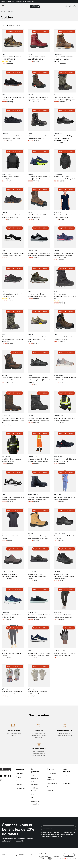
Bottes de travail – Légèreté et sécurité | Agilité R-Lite (38, 58)
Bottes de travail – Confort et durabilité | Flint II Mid (11, 58)
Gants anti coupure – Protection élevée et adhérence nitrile (64, 654)
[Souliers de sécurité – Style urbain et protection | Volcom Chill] (13, 119)
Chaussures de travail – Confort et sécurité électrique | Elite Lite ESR (39, 254)
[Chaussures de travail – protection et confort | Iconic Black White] (13, 237)
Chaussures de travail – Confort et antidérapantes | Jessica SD (39, 616)
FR (66, 6)
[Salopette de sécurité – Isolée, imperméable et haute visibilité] (39, 442)
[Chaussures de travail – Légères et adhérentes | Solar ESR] (65, 442)
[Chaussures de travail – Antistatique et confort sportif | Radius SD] (39, 557)
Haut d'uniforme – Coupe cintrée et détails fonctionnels (64, 216)
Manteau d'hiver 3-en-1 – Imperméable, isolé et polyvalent (64, 178)
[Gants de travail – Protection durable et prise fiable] (39, 675)
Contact (50, 791)
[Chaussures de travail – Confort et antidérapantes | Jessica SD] (39, 598)
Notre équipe (51, 773)
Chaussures (19, 773)
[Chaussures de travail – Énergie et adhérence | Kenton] (13, 81)
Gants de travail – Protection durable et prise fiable (37, 693)
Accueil (3, 11)
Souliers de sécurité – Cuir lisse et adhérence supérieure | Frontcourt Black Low (39, 380)
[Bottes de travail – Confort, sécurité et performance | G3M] (39, 519)
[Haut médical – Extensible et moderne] (13, 519)
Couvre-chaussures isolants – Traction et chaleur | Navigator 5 (64, 99)
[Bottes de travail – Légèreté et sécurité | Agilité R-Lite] (39, 40)
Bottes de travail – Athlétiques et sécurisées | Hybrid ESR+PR (39, 499)
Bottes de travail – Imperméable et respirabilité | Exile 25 (38, 137)
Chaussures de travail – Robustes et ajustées (64, 537)
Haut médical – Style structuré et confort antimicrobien (64, 499)
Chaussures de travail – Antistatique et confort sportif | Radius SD (38, 576)
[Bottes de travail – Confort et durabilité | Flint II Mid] (13, 40)
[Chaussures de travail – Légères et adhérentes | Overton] (13, 481)
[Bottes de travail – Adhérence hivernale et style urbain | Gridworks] (65, 40)
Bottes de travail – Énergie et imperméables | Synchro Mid (37, 295)
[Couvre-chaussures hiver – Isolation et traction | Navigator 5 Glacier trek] (13, 320)
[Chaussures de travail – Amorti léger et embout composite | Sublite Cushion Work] (65, 237)
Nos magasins (52, 783)
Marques (19, 785)
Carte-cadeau (20, 788)
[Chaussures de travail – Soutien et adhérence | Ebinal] (13, 598)
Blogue (49, 787)
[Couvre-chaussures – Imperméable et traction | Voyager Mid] (65, 277)
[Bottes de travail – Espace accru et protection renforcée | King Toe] (39, 81)
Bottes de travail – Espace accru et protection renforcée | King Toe (39, 99)
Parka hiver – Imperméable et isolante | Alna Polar (11, 460)
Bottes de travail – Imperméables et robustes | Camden (65, 338)
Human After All (72, 858)
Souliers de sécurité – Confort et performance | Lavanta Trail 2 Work (38, 339)
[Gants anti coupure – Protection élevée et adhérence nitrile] (65, 636)
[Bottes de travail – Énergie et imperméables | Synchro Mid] (39, 277)
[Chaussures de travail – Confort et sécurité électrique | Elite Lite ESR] (39, 237)
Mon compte (35, 798)
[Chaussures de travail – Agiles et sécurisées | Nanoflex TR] (13, 198)
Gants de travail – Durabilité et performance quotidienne (12, 693)
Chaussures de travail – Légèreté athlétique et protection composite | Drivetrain (64, 138)
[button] (74, 6)
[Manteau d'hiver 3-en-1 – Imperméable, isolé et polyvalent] (65, 160)
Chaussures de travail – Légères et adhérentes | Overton (13, 499)
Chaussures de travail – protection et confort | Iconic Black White (13, 254)
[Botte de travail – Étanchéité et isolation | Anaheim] (39, 198)
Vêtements (19, 777)
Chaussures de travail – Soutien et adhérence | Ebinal (13, 616)
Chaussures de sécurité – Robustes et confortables (10, 575)
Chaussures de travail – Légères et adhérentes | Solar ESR (65, 460)
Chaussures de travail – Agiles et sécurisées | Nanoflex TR (12, 216)
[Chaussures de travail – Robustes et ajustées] (65, 519)
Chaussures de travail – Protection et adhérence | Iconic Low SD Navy (39, 654)
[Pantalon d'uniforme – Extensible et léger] (13, 636)
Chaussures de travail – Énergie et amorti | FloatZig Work (39, 178)
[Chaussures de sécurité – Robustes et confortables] (13, 557)
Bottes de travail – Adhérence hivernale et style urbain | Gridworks (63, 59)
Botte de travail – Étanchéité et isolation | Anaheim (38, 216)
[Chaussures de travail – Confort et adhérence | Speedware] (65, 361)
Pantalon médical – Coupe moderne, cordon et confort (63, 616)
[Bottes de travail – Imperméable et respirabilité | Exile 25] (39, 119)
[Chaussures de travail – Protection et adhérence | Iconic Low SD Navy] (39, 636)
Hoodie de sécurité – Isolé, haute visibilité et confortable (64, 419)
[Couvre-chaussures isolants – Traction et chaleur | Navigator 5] (65, 81)
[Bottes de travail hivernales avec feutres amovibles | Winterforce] (39, 402)
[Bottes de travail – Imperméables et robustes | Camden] (65, 320)
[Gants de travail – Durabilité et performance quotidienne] (13, 675)
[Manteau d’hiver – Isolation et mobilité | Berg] (13, 160)
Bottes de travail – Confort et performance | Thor (11, 379)
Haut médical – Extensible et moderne (11, 537)
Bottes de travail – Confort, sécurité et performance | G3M (38, 537)
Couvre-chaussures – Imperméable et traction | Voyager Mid (65, 296)
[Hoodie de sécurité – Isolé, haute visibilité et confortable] (65, 402)
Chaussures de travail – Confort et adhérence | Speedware (65, 379)
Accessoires (20, 781)
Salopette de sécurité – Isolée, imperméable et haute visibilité (38, 460)
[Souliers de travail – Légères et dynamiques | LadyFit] (13, 277)
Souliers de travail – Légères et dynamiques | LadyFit (12, 295)
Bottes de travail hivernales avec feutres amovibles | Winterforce (38, 419)
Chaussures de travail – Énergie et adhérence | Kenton (13, 99)
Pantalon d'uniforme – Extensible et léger (12, 654)
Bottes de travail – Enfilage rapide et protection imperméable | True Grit (13, 420)
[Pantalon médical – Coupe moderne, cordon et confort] (65, 598)
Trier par (5, 26)
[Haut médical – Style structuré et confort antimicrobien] (65, 481)
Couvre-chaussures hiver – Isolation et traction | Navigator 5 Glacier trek (12, 339)
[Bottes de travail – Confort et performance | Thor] (13, 361)
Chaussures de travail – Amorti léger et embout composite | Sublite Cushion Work (64, 255)
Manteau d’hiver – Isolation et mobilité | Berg (11, 178)
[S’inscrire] (74, 828)
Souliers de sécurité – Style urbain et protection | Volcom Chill (13, 137)
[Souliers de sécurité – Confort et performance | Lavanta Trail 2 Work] (39, 320)
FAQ (33, 794)
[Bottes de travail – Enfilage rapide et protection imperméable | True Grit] (13, 402)
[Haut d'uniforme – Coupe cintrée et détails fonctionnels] (65, 198)
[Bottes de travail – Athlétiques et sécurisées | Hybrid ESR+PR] (39, 481)
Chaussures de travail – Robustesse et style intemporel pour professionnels (64, 576)
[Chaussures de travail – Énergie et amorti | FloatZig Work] (39, 160)
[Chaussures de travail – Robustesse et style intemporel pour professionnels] (65, 557)
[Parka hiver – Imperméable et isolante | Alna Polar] (13, 442)
